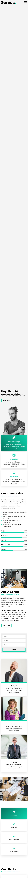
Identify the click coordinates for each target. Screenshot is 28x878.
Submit (14, 650)
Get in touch (6, 400)
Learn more (6, 625)
